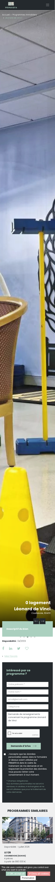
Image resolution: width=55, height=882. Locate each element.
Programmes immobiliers (24, 14)
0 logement (38, 603)
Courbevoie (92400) (15, 855)
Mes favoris (11, 656)
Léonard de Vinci (32, 609)
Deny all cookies (40, 873)
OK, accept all (16, 873)
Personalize (28, 878)
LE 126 (7, 852)
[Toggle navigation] (48, 5)
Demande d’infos (21, 746)
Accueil (6, 14)
